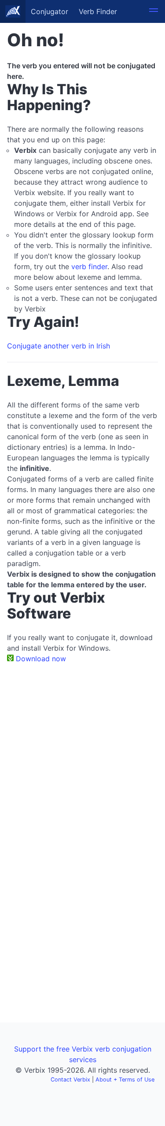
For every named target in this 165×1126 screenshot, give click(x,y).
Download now (41, 658)
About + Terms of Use (124, 1079)
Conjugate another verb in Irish (58, 345)
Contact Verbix (70, 1079)
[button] (153, 11)
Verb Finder (98, 11)
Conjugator (49, 11)
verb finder (89, 266)
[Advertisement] (82, 757)
